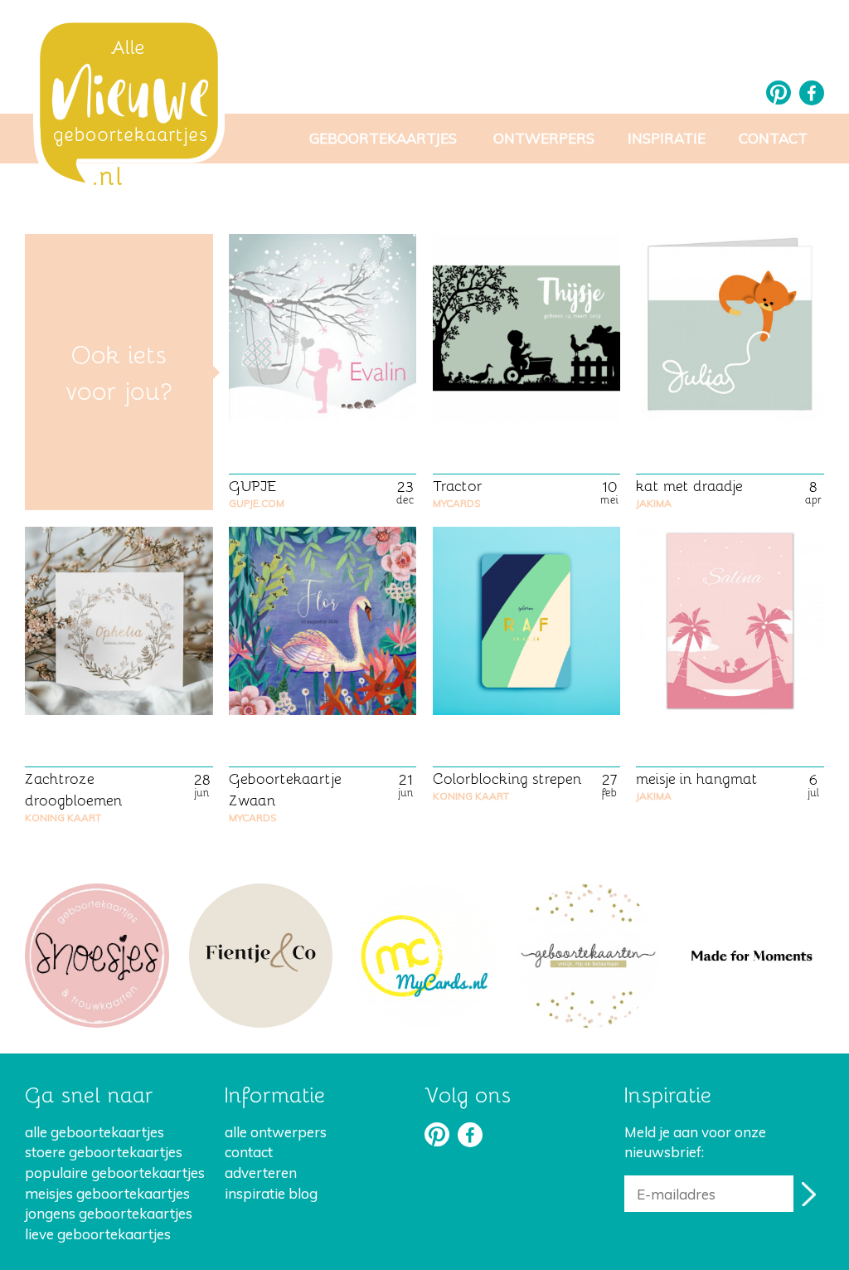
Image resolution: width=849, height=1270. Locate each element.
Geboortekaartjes (383, 138)
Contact (773, 138)
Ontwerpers (543, 138)
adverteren (261, 1172)
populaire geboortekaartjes (115, 1172)
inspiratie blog (271, 1193)
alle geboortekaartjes (94, 1132)
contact (249, 1152)
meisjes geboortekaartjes (107, 1193)
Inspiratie (667, 138)
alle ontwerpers (276, 1132)
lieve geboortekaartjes (98, 1234)
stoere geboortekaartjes (103, 1152)
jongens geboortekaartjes (108, 1213)
